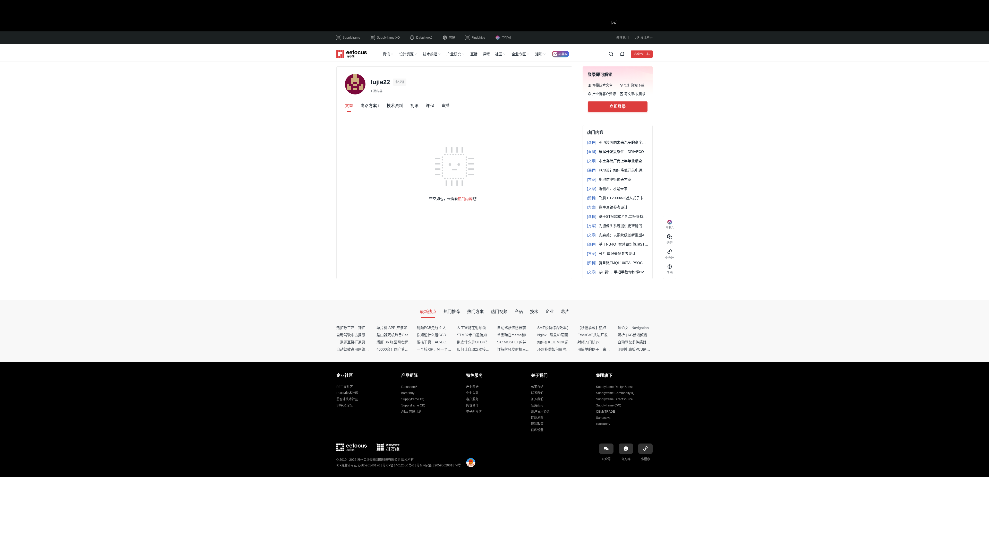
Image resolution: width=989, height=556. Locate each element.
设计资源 (406, 54)
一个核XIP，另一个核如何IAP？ (442, 349)
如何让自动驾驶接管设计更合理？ (484, 349)
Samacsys (603, 418)
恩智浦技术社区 (347, 399)
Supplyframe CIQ (413, 405)
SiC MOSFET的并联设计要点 (520, 342)
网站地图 (537, 418)
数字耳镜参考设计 (607, 207)
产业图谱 (472, 387)
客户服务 (472, 399)
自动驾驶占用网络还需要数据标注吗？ (367, 349)
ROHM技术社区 (347, 393)
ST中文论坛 (344, 405)
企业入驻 (472, 393)
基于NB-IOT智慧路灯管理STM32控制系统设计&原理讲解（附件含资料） (617, 244)
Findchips (478, 37)
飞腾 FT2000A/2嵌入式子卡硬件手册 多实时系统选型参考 (617, 198)
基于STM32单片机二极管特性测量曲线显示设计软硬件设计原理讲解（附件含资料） (617, 216)
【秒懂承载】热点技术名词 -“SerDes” (607, 328)
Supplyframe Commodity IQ (615, 393)
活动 (538, 54)
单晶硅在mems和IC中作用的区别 (523, 335)
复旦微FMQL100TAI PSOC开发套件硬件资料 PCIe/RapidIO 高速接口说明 (617, 263)
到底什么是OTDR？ (473, 342)
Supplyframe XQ (388, 37)
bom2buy (407, 393)
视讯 (414, 105)
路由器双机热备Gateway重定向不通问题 (409, 335)
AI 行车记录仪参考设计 (611, 253)
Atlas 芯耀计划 (411, 411)
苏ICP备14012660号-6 (398, 465)
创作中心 (643, 54)
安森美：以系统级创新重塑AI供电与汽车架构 (617, 235)
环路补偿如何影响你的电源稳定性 (564, 349)
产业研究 (454, 54)
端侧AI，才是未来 (607, 189)
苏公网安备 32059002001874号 (438, 465)
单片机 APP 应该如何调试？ (399, 328)
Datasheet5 (424, 37)
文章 (349, 105)
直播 (474, 54)
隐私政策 (537, 424)
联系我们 (537, 393)
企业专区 (518, 54)
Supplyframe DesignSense (615, 387)
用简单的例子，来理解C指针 (600, 349)
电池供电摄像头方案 (609, 179)
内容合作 (472, 405)
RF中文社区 (344, 387)
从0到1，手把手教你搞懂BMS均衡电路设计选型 (617, 272)
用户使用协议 (540, 411)
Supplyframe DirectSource (614, 399)
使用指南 (537, 405)
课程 (486, 54)
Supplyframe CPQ (608, 405)
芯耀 (452, 37)
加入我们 (537, 399)
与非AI (506, 37)
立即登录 (617, 106)
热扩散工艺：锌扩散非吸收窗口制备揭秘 (368, 328)
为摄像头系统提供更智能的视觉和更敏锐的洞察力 (617, 226)
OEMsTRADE (605, 411)
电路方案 (369, 105)
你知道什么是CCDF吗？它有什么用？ (447, 335)
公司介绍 (537, 387)
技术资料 (395, 105)
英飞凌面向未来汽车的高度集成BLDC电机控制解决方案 (617, 142)
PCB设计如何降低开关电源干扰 (617, 170)
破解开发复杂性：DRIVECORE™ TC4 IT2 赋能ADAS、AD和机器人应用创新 (617, 152)
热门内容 (465, 199)
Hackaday (603, 424)
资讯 (386, 54)
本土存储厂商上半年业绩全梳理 (617, 161)
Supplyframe (351, 37)
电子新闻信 (474, 411)
